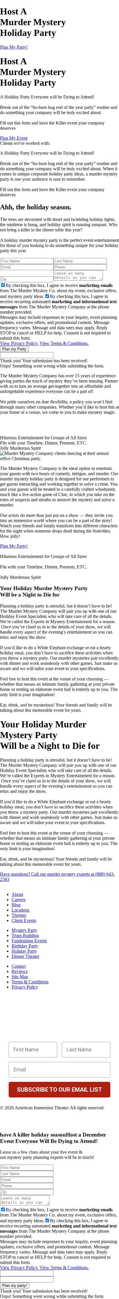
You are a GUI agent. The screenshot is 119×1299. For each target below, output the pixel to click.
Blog (16, 904)
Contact (19, 966)
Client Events (24, 920)
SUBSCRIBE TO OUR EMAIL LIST (59, 1089)
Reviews (19, 971)
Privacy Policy (25, 987)
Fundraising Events (29, 940)
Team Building (25, 935)
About (17, 894)
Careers (18, 899)
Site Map (20, 976)
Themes (19, 915)
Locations (20, 910)
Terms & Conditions (30, 981)
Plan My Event (13, 138)
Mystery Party (24, 930)
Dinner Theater (25, 956)
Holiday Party (24, 951)
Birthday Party (25, 945)
